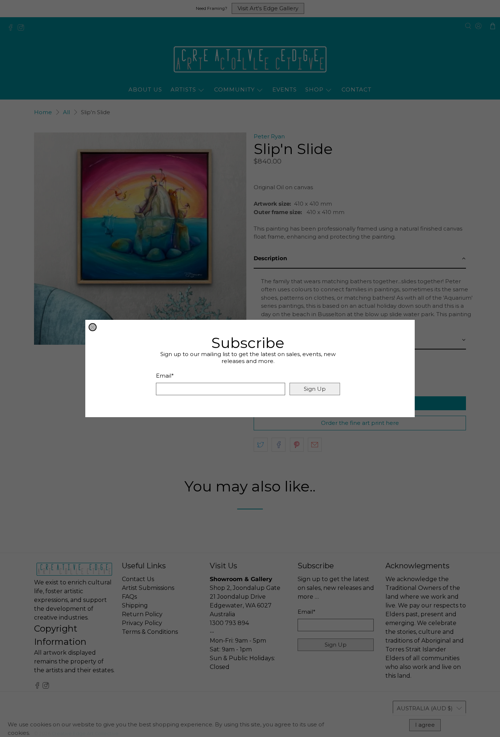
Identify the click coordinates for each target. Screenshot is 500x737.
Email (165, 375)
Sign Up (315, 388)
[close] (92, 327)
